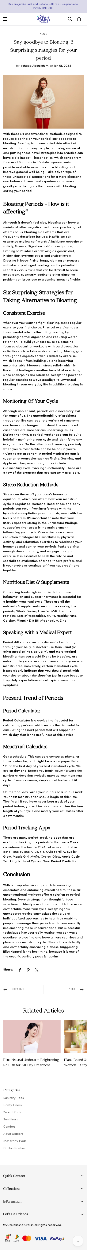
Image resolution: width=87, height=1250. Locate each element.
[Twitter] (36, 970)
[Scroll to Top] (79, 1227)
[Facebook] (19, 970)
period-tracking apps (44, 837)
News (43, 34)
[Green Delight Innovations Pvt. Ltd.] (43, 19)
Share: (8, 969)
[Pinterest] (28, 970)
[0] (79, 19)
